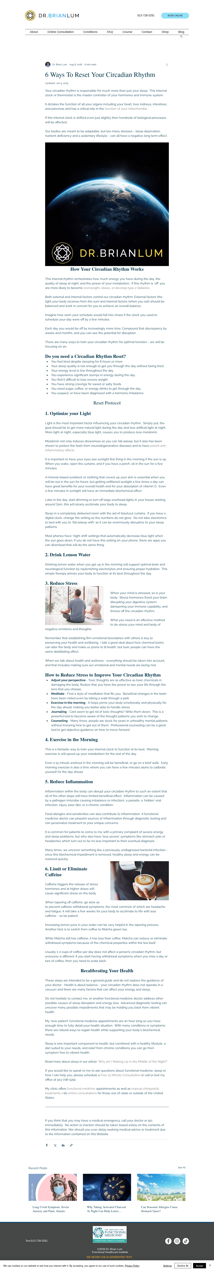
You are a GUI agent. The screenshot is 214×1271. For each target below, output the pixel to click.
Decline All (182, 1265)
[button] (181, 36)
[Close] (210, 1265)
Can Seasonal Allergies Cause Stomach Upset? (159, 1209)
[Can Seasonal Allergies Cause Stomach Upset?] (161, 1187)
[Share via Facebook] (46, 1145)
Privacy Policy (132, 1265)
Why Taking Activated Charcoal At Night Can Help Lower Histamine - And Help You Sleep (107, 1209)
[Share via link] (71, 1145)
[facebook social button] (168, 1241)
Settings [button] (167, 1265)
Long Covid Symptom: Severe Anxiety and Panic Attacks (51, 1209)
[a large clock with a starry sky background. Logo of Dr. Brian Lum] (107, 1187)
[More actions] (167, 64)
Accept (199, 1265)
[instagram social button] (177, 1241)
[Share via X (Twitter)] (55, 1145)
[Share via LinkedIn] (63, 1145)
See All (182, 1167)
